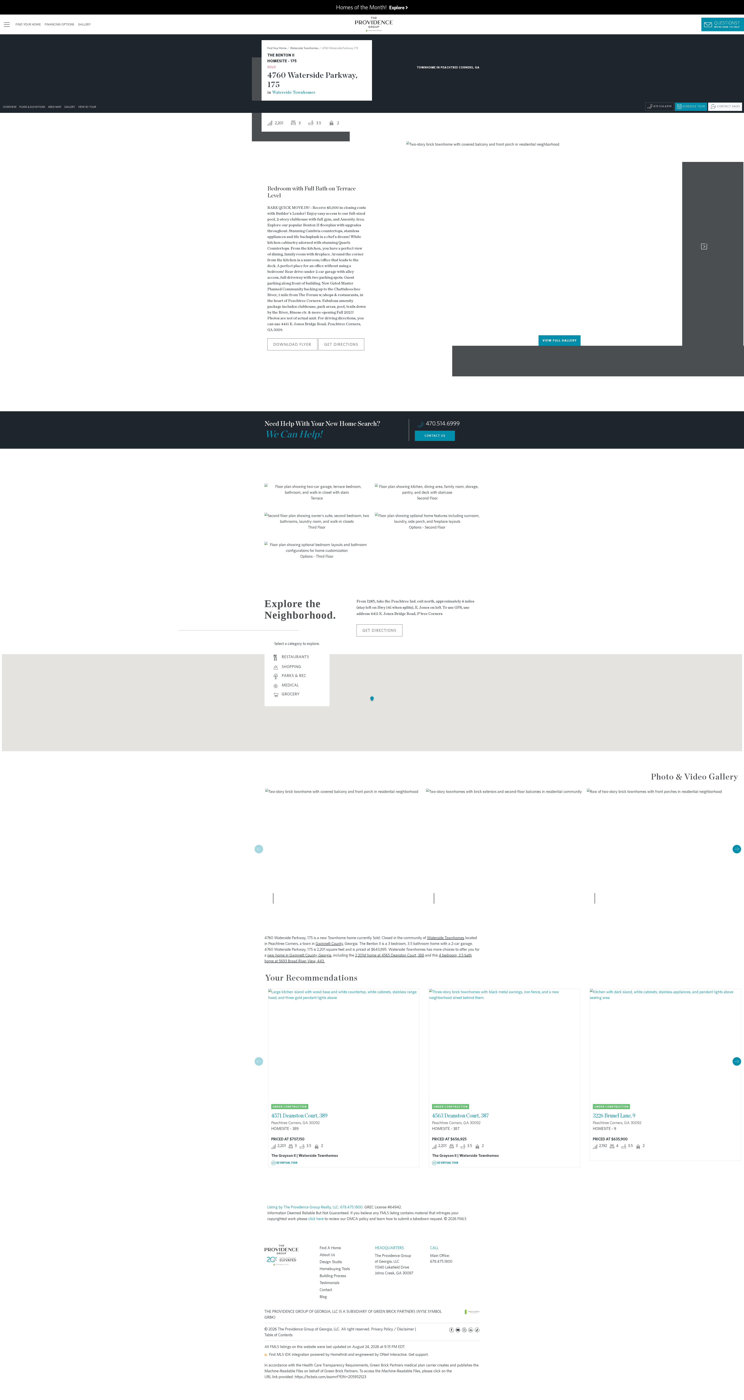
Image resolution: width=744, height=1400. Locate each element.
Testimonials (329, 1282)
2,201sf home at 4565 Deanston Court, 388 (389, 955)
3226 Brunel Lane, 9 (614, 1115)
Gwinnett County (329, 943)
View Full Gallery (559, 340)
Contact (326, 1289)
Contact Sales (728, 106)
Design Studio (331, 1261)
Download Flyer (292, 344)
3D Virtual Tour (286, 1162)
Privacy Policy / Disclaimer (392, 1329)
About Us (327, 1254)
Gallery (84, 24)
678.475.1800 (351, 1207)
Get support (418, 1354)
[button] (737, 849)
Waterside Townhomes (304, 48)
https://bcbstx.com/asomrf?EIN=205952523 (330, 1376)
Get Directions (341, 344)
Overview (9, 106)
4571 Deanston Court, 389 (299, 1115)
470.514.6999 (662, 106)
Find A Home (330, 1247)
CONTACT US (435, 435)
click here (316, 1218)
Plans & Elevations (32, 106)
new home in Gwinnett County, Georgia (299, 955)
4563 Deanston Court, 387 (460, 1115)
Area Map (54, 106)
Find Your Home (28, 24)
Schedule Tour (694, 106)
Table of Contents (278, 1335)
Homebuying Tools (335, 1268)
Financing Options (59, 24)
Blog (323, 1296)
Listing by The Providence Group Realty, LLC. (303, 1207)
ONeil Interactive (393, 1354)
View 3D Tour (87, 106)
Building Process (333, 1275)
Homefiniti (339, 1354)
